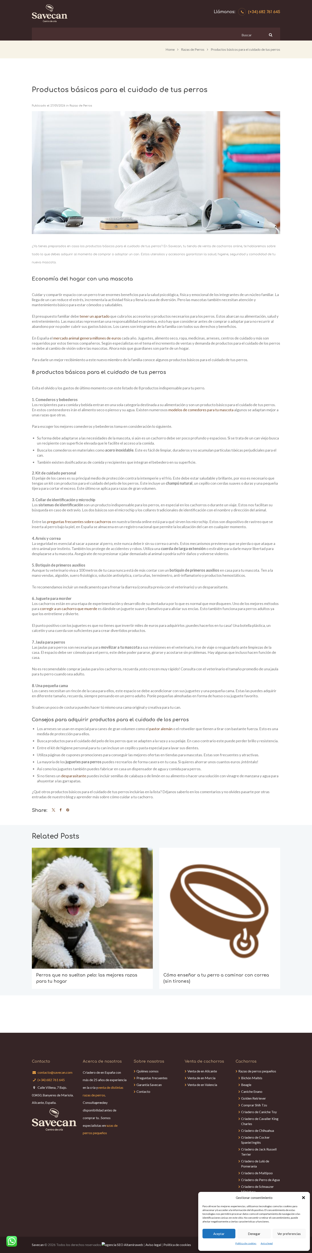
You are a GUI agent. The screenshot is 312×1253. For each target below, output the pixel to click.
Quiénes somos (147, 1071)
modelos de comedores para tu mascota (200, 409)
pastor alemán (161, 728)
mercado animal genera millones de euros (87, 338)
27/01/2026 (57, 105)
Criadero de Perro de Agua (260, 1180)
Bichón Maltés (251, 1078)
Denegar (254, 1234)
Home (170, 49)
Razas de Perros (192, 49)
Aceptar (219, 1234)
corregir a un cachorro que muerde (68, 608)
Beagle (246, 1085)
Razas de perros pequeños (257, 1071)
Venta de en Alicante (202, 1071)
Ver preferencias (289, 1234)
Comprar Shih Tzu (254, 1105)
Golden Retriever (253, 1098)
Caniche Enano (251, 1091)
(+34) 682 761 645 (264, 12)
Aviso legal (267, 1243)
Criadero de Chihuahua (257, 1130)
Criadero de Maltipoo (257, 1173)
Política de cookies (245, 1243)
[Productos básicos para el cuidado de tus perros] (156, 172)
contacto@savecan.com (55, 1072)
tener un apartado (94, 316)
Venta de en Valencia (202, 1085)
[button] (303, 1197)
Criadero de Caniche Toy (259, 1112)
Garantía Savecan (149, 1085)
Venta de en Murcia (201, 1078)
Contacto (143, 1091)
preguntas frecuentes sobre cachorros (79, 521)
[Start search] (270, 35)
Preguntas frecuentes (151, 1078)
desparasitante (73, 775)
